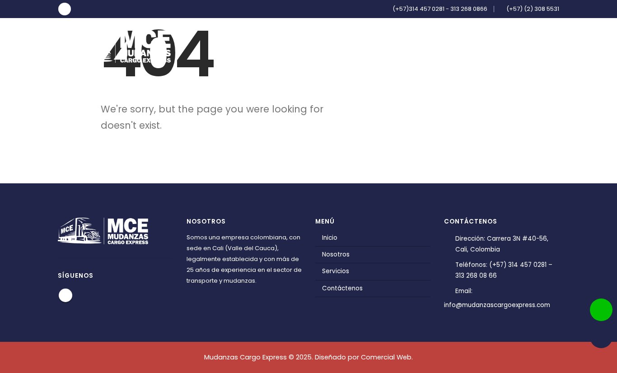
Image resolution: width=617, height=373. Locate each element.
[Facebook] (64, 9)
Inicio (375, 46)
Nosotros (418, 46)
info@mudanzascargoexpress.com (497, 305)
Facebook (65, 295)
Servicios (468, 46)
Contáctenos (526, 46)
